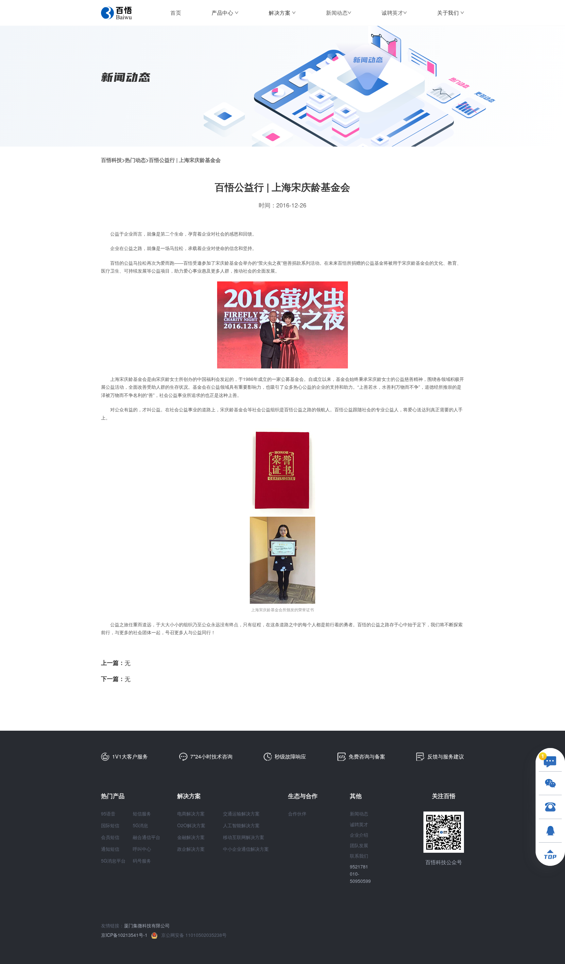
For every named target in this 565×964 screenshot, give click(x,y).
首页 (175, 12)
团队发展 (359, 845)
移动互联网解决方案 (243, 837)
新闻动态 (337, 12)
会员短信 (110, 837)
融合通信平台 (146, 837)
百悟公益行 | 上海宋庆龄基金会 (185, 160)
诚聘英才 (392, 12)
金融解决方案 (191, 837)
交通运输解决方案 (241, 813)
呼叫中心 (142, 849)
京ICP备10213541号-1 (126, 935)
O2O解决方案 (191, 825)
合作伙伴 (297, 813)
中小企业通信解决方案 (246, 849)
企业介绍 (359, 834)
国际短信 (110, 825)
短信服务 (142, 813)
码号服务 (142, 860)
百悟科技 (111, 160)
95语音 (108, 813)
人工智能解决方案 (241, 825)
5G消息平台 (113, 860)
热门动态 (135, 160)
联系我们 (359, 855)
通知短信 (110, 849)
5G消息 (140, 825)
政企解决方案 (191, 849)
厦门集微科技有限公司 (147, 925)
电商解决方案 (191, 813)
